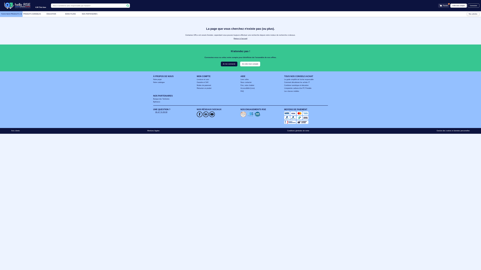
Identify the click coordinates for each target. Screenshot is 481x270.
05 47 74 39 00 (161, 112)
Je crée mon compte (250, 64)
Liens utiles (245, 79)
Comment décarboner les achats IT (297, 82)
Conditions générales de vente (298, 131)
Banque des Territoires (161, 99)
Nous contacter (246, 82)
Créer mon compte (458, 5)
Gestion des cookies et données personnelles (453, 131)
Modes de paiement (204, 85)
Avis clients (15, 131)
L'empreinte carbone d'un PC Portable (297, 88)
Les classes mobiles (291, 91)
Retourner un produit (204, 88)
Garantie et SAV (203, 82)
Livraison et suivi (203, 79)
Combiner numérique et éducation (296, 85)
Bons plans (70, 14)
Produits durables (32, 14)
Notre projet (157, 79)
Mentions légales (153, 131)
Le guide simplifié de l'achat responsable (299, 79)
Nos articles (473, 14)
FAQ (242, 91)
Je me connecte (229, 64)
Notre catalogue (159, 82)
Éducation (51, 14)
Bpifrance (156, 102)
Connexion (473, 5)
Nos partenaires (89, 14)
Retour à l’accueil (240, 39)
